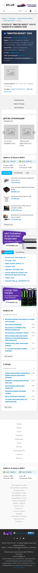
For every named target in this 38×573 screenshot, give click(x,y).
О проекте (19, 454)
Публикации (19, 439)
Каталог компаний (19, 501)
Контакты (19, 458)
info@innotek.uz (14, 52)
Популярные (18, 173)
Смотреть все (8, 121)
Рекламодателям (19, 450)
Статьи (19, 443)
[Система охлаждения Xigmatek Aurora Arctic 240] (6, 180)
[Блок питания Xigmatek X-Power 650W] (6, 189)
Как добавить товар (19, 493)
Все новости (9, 356)
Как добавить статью (19, 498)
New (27, 173)
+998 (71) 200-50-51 (18, 89)
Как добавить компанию (19, 488)
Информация (19, 100)
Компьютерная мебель (25, 18)
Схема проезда (19, 104)
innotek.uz (21, 55)
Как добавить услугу (19, 495)
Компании (12, 18)
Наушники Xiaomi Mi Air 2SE (21, 196)
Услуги (19, 431)
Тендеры (19, 514)
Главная (4, 18)
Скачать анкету (19, 490)
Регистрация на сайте (19, 485)
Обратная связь (19, 519)
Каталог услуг (19, 506)
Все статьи (8, 407)
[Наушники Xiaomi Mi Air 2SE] (6, 198)
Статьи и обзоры (19, 511)
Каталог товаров (19, 503)
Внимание (7, 173)
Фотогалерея (19, 107)
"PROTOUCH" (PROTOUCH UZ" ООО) (26, 143)
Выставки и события (19, 516)
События (19, 447)
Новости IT (19, 508)
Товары (19, 427)
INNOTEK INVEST (9, 20)
